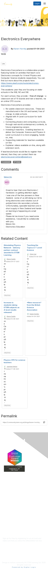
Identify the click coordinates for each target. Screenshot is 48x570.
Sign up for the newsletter (12, 544)
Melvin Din (8, 177)
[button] (44, 422)
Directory (6, 493)
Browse (6, 500)
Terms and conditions (11, 523)
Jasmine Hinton (12, 366)
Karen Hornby (20, 49)
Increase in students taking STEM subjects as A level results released (11, 307)
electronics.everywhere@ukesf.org (16, 157)
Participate (7, 503)
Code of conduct (9, 521)
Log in (37, 3)
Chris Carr (33, 254)
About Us (6, 519)
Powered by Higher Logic (24, 567)
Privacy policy (8, 526)
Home (5, 486)
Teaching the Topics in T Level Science (34, 247)
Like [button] (3, 64)
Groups (5, 490)
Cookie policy (8, 528)
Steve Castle (11, 259)
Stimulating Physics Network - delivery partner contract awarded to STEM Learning (12, 250)
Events (5, 497)
